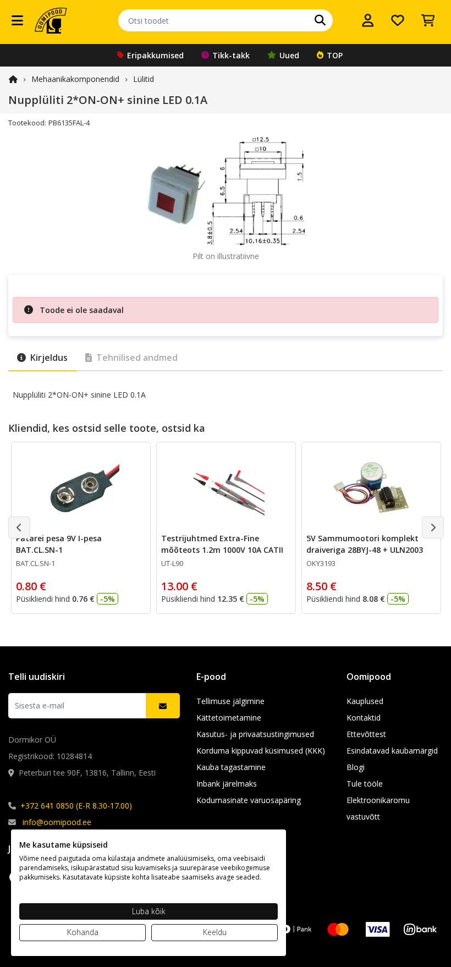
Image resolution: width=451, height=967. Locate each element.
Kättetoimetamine (228, 717)
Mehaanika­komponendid (75, 79)
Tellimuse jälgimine (230, 701)
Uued (289, 55)
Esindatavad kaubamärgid (392, 750)
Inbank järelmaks (226, 783)
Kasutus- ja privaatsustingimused (255, 734)
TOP (335, 55)
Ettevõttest (366, 734)
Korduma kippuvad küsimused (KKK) (260, 750)
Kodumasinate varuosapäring (248, 800)
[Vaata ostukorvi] (428, 20)
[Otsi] (320, 20)
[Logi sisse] (368, 20)
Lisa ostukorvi (87, 596)
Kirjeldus (49, 357)
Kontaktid (363, 717)
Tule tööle (364, 783)
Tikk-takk (231, 55)
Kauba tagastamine (231, 767)
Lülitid (143, 79)
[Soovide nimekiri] (398, 20)
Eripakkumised (155, 55)
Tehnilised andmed (137, 357)
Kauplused (364, 701)
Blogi (355, 767)
